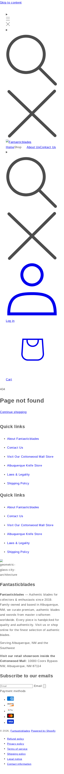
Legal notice (14, 759)
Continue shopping (13, 412)
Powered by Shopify (43, 731)
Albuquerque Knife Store (24, 465)
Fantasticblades (20, 731)
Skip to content (11, 2)
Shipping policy (16, 754)
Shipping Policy (18, 483)
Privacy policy (15, 743)
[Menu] (8, 19)
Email (38, 685)
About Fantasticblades (23, 438)
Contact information (19, 764)
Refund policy (15, 739)
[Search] (32, 83)
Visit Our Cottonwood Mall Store (30, 456)
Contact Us (15, 447)
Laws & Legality (18, 474)
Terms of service (17, 749)
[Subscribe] (44, 686)
